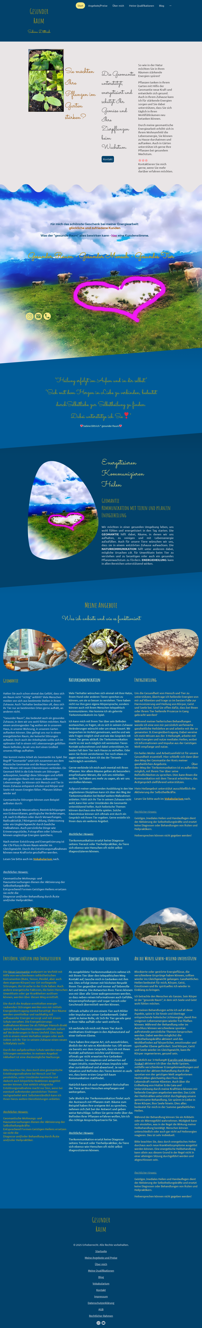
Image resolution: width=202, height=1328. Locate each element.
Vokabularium (101, 1283)
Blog (101, 1277)
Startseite (101, 1251)
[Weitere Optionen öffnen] (170, 5)
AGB (101, 1309)
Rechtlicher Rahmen (101, 1316)
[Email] (38, 316)
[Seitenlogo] (39, 37)
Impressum (101, 1296)
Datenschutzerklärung (101, 1303)
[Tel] (47, 316)
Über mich (101, 1264)
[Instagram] (29, 316)
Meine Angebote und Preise (101, 1258)
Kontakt (108, 159)
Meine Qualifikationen (101, 1270)
